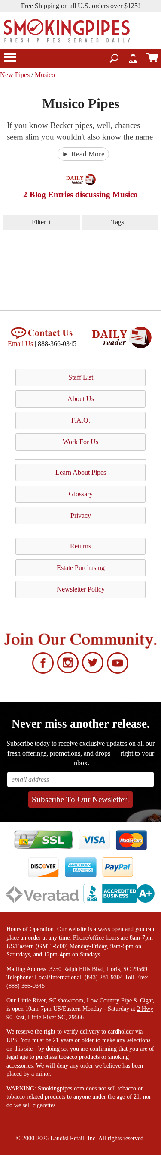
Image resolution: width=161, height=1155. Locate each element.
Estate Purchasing (81, 567)
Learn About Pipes (80, 472)
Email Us (20, 343)
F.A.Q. (80, 420)
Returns (80, 546)
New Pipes (15, 74)
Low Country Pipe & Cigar (120, 1000)
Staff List (80, 377)
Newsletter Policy (81, 589)
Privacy (80, 515)
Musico (45, 74)
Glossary (81, 494)
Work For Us (80, 441)
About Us (80, 398)
